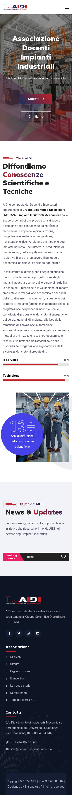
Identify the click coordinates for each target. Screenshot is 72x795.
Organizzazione (20, 671)
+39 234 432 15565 (24, 742)
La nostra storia (20, 685)
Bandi (30, 556)
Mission (15, 657)
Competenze (18, 693)
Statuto (14, 664)
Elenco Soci (17, 678)
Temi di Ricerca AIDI (23, 700)
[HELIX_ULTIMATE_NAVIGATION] (67, 7)
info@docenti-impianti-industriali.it (33, 749)
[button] (62, 556)
